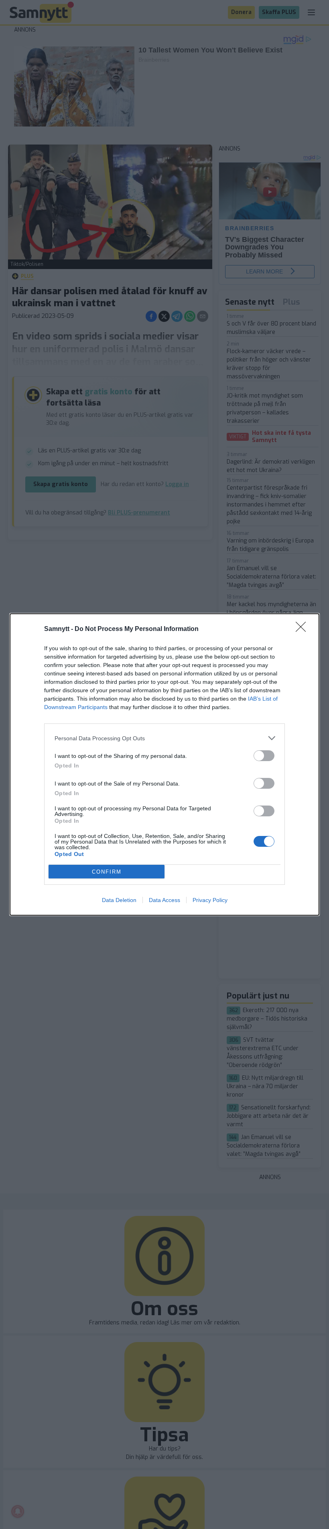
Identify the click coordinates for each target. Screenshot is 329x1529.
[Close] (303, 629)
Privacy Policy (210, 900)
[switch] (264, 755)
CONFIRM (107, 872)
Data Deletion (119, 900)
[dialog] (164, 764)
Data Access (164, 900)
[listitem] (164, 738)
